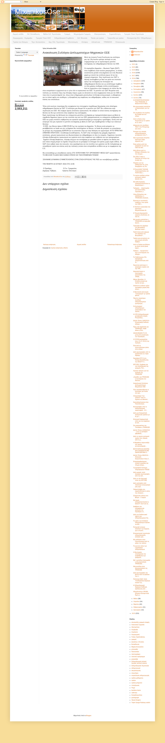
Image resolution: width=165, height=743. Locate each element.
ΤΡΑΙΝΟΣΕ (108, 42)
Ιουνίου (136, 98)
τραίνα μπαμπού (136, 683)
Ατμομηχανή (135, 634)
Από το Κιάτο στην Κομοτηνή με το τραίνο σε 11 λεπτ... (141, 120)
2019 (134, 70)
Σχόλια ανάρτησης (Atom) (59, 248)
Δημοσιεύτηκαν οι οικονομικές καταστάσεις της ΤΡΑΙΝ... (139, 274)
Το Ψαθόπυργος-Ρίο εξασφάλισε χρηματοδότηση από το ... (140, 259)
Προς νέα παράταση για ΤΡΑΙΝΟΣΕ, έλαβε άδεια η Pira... (141, 328)
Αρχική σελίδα (18, 34)
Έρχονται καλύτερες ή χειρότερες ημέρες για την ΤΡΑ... (141, 266)
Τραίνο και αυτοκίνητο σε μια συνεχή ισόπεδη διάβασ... (141, 240)
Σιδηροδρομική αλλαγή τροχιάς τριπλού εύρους (139, 662)
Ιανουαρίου (137, 610)
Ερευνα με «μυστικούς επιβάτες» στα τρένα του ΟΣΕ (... (140, 202)
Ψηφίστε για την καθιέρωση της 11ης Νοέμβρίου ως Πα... (140, 164)
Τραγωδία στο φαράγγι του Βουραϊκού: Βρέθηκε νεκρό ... (140, 227)
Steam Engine (136, 700)
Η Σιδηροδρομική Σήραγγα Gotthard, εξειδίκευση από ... (140, 587)
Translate (31, 55)
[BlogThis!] (78, 177)
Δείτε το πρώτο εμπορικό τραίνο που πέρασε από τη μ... (141, 438)
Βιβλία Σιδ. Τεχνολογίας (52, 34)
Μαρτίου (136, 604)
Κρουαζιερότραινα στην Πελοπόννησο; (140, 403)
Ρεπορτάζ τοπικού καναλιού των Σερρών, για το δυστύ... (141, 528)
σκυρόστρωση (136, 670)
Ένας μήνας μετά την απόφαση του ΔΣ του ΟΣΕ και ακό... (141, 146)
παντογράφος (135, 654)
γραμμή (133, 639)
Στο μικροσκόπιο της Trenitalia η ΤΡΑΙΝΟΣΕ (141, 426)
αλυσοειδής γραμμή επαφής (140, 622)
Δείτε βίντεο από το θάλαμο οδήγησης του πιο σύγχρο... (141, 152)
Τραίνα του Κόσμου (20, 42)
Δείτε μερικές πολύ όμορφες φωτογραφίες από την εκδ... (141, 474)
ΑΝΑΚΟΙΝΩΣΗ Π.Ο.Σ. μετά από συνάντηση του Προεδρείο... (140, 334)
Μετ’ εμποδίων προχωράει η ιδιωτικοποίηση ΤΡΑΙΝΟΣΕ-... (141, 562)
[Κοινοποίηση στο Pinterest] (85, 177)
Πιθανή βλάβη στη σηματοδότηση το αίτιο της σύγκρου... (141, 491)
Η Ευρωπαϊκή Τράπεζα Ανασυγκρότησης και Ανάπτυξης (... (141, 171)
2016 (134, 78)
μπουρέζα (134, 649)
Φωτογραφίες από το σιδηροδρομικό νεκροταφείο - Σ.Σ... (140, 408)
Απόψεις (85, 42)
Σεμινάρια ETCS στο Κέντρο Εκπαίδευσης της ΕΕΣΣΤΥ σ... (141, 360)
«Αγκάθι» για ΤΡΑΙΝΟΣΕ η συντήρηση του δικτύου (141, 378)
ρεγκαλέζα (134, 659)
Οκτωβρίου (137, 86)
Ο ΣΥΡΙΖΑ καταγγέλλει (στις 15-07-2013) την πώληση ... (141, 341)
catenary (134, 693)
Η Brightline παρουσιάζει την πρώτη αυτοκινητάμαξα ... (141, 444)
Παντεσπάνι (135, 652)
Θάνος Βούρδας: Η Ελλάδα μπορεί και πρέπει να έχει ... (140, 281)
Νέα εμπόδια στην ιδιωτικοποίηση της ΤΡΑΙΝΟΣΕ (140, 568)
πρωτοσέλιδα (24, 96)
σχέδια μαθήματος (137, 678)
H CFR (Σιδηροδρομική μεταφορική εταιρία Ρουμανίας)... (140, 316)
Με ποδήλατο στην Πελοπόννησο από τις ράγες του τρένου (141, 541)
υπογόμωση (135, 685)
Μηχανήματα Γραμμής (82, 34)
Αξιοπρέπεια (135, 627)
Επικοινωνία (120, 42)
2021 (134, 64)
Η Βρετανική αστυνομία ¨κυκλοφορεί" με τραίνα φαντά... (141, 293)
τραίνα (133, 680)
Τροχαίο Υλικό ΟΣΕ (43, 38)
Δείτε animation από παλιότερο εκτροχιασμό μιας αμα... (141, 485)
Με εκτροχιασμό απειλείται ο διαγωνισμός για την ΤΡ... (141, 108)
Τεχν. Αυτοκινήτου (38, 42)
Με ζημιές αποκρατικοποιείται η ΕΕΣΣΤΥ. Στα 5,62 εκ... (141, 502)
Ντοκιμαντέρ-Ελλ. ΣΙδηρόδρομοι (139, 38)
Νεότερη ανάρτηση (49, 244)
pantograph (135, 697)
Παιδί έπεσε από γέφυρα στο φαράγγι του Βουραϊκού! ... (141, 233)
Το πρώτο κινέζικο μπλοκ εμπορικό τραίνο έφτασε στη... (141, 177)
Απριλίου (136, 601)
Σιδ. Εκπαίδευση (33, 34)
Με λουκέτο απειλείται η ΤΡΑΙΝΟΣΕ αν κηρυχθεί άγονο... (141, 221)
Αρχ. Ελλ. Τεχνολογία (57, 42)
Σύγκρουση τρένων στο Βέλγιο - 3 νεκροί (140, 496)
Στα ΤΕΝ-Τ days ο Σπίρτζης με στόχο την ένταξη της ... (141, 158)
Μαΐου (135, 598)
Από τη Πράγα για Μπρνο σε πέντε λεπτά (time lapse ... (141, 246)
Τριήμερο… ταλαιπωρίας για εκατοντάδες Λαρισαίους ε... (141, 189)
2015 (134, 613)
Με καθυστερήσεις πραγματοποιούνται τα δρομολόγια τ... (141, 183)
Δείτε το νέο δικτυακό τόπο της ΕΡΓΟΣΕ (140, 479)
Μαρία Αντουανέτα (137, 647)
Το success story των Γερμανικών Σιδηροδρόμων (140, 547)
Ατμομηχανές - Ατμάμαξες (22, 38)
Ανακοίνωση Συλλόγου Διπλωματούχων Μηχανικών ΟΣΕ (140, 385)
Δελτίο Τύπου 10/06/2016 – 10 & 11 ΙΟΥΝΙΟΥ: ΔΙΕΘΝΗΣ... (141, 431)
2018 (134, 73)
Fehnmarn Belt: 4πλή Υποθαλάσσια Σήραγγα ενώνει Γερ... (141, 580)
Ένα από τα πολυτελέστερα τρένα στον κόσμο (141, 347)
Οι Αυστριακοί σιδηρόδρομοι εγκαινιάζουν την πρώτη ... (139, 308)
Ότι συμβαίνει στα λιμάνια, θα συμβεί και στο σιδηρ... (141, 114)
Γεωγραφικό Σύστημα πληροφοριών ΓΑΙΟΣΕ (141, 468)
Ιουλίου (136, 95)
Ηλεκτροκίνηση (100, 34)
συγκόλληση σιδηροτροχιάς (140, 675)
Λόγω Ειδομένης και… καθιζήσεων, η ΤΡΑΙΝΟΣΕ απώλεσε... (141, 196)
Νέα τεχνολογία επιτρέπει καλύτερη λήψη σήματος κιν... (141, 139)
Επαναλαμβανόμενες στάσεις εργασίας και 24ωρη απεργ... (140, 463)
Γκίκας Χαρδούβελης (138, 637)
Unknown (137, 55)
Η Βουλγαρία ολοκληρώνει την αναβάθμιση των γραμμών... (139, 554)
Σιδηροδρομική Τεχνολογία (140, 666)
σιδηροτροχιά (135, 668)
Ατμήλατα (134, 632)
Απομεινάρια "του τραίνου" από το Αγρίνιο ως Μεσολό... (141, 397)
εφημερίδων (34, 96)
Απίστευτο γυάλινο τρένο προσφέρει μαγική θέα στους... (141, 287)
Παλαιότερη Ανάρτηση (114, 244)
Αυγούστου (137, 92)
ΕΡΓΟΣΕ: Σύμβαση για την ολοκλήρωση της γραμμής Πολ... (140, 366)
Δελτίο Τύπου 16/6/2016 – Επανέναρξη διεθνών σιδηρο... (141, 322)
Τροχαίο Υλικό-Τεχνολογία (134, 34)
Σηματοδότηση (115, 34)
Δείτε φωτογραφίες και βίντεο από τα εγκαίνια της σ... (141, 574)
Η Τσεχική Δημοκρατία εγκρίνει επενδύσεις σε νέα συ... (141, 214)
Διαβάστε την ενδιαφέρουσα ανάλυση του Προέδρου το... (139, 509)
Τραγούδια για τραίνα (115, 38)
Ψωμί (133, 688)
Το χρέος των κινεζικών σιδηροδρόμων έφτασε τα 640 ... (141, 522)
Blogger (88, 715)
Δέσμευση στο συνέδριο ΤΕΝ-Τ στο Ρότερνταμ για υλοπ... (141, 127)
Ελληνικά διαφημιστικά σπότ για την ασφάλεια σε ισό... (141, 421)
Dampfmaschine (136, 695)
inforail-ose (96, 42)
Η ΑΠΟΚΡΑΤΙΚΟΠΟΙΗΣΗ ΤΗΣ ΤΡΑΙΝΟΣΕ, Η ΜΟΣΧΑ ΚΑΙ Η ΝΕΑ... (141, 101)
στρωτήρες (134, 673)
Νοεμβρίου (137, 83)
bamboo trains (136, 690)
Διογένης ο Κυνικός (137, 642)
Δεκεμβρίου (137, 81)
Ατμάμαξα (134, 629)
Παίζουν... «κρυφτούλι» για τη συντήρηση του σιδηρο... (141, 252)
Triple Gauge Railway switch (140, 702)
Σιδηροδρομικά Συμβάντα (64, 38)
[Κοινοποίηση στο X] (80, 177)
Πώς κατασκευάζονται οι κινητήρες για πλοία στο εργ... (141, 391)
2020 (134, 67)
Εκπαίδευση (135, 644)
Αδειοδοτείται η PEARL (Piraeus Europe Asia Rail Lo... (141, 593)
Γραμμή (67, 34)
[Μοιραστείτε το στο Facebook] (83, 177)
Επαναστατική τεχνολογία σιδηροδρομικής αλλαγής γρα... (141, 535)
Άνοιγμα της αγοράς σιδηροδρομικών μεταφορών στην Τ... (140, 133)
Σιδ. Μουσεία (82, 38)
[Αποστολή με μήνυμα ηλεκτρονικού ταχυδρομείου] (76, 177)
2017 (134, 75)
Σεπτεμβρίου (137, 89)
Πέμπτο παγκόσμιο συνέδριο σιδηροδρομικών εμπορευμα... (139, 300)
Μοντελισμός (73, 42)
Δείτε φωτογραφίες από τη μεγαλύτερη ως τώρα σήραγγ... (141, 353)
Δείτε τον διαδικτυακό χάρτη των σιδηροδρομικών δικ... (141, 516)
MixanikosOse (37, 12)
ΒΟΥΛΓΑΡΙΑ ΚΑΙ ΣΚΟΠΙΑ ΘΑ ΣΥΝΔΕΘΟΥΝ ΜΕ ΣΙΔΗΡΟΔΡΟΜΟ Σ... (141, 450)
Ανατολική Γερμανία (137, 625)
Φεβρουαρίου (138, 607)
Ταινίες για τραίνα (97, 38)
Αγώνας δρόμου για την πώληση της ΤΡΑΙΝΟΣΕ (141, 372)
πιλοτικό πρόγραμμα (138, 656)
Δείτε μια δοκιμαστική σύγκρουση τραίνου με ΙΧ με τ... (141, 414)
